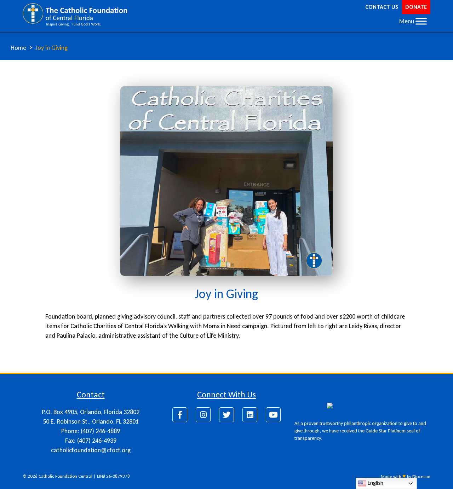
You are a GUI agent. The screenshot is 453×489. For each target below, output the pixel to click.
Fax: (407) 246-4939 (90, 440)
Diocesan (421, 476)
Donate (416, 7)
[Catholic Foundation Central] (75, 14)
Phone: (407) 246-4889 (90, 431)
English (374, 482)
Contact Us (381, 7)
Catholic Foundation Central (65, 476)
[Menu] (421, 21)
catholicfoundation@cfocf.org (91, 450)
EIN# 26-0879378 (113, 476)
